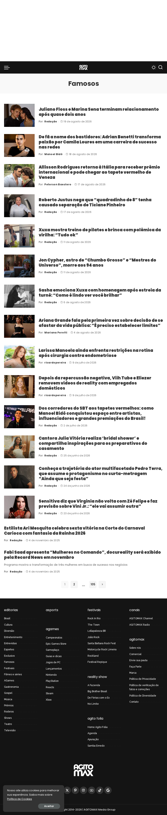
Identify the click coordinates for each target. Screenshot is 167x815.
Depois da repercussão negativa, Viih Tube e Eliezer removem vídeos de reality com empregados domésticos (95, 383)
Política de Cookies (19, 799)
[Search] (160, 67)
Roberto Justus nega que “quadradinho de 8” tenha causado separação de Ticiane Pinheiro (95, 202)
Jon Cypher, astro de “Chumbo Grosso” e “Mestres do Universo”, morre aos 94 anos (97, 262)
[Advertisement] (83, 30)
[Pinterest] (75, 790)
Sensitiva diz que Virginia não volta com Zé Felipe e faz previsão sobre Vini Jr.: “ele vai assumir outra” (98, 503)
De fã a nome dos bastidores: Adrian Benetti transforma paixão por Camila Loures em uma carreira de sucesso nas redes (100, 142)
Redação (50, 121)
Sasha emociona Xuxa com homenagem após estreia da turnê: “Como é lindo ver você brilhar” (100, 292)
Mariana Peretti (55, 332)
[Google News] (108, 790)
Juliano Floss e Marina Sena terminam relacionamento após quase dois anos (99, 111)
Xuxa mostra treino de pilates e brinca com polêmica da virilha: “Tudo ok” (100, 232)
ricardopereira (55, 362)
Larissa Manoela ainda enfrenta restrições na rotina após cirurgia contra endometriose (96, 353)
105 (93, 584)
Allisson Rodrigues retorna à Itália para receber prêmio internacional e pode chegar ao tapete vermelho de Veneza (99, 172)
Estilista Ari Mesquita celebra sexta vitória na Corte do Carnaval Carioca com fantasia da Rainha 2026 (74, 530)
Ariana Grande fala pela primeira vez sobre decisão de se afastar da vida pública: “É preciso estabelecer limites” (101, 323)
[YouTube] (91, 790)
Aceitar (49, 806)
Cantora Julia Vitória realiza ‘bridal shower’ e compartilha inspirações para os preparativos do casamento (93, 443)
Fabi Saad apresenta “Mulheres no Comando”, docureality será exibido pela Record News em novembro (82, 554)
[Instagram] (83, 790)
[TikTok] (99, 790)
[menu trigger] (8, 67)
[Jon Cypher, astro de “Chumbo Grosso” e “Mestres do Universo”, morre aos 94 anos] (19, 266)
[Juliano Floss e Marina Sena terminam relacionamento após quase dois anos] (19, 115)
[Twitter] (67, 790)
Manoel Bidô (53, 154)
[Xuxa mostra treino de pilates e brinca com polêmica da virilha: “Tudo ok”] (19, 235)
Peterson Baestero (57, 184)
